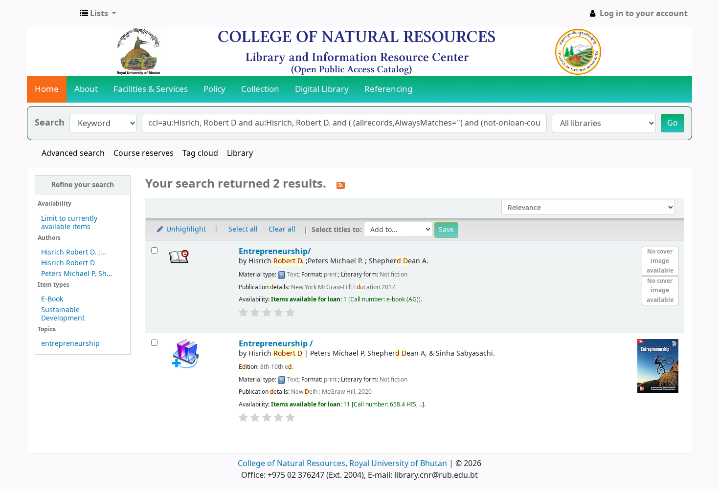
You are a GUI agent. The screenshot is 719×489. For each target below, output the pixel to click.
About (86, 89)
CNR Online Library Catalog (51, 13)
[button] (98, 13)
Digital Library (322, 89)
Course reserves (143, 153)
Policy (214, 89)
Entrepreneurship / (276, 343)
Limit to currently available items (69, 222)
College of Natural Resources (291, 463)
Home (47, 89)
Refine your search (82, 185)
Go (672, 123)
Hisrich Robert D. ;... (73, 252)
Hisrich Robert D (68, 263)
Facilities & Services (150, 89)
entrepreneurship (70, 344)
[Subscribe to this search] (340, 184)
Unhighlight (185, 229)
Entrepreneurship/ (275, 251)
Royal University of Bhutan (398, 463)
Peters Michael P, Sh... (76, 274)
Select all (243, 229)
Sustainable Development (63, 314)
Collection (260, 89)
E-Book (52, 299)
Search (50, 122)
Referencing (388, 89)
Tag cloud (200, 153)
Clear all (282, 229)
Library (240, 153)
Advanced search (73, 153)
